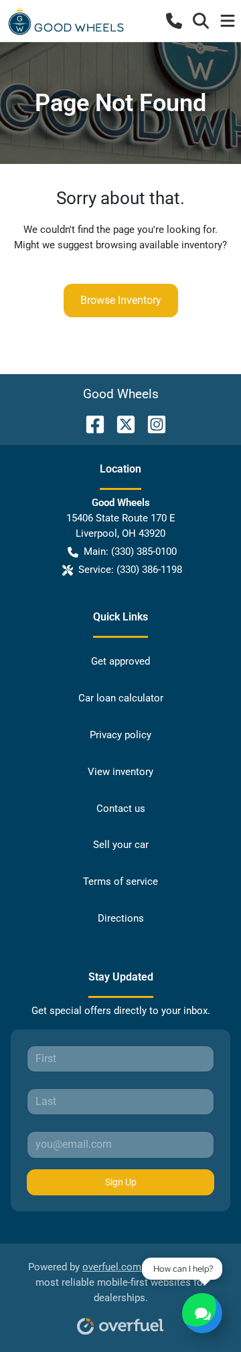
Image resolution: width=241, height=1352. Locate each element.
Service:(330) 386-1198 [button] (130, 570)
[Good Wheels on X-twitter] (120, 423)
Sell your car (121, 845)
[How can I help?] (202, 1313)
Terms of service (120, 881)
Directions (121, 918)
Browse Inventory (120, 300)
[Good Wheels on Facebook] (89, 423)
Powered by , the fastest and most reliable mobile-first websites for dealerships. (120, 1282)
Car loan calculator (120, 698)
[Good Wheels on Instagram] (151, 423)
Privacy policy (120, 735)
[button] (174, 20)
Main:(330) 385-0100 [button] (130, 551)
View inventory (120, 772)
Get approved (120, 661)
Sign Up (121, 1182)
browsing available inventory (159, 245)
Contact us (120, 808)
